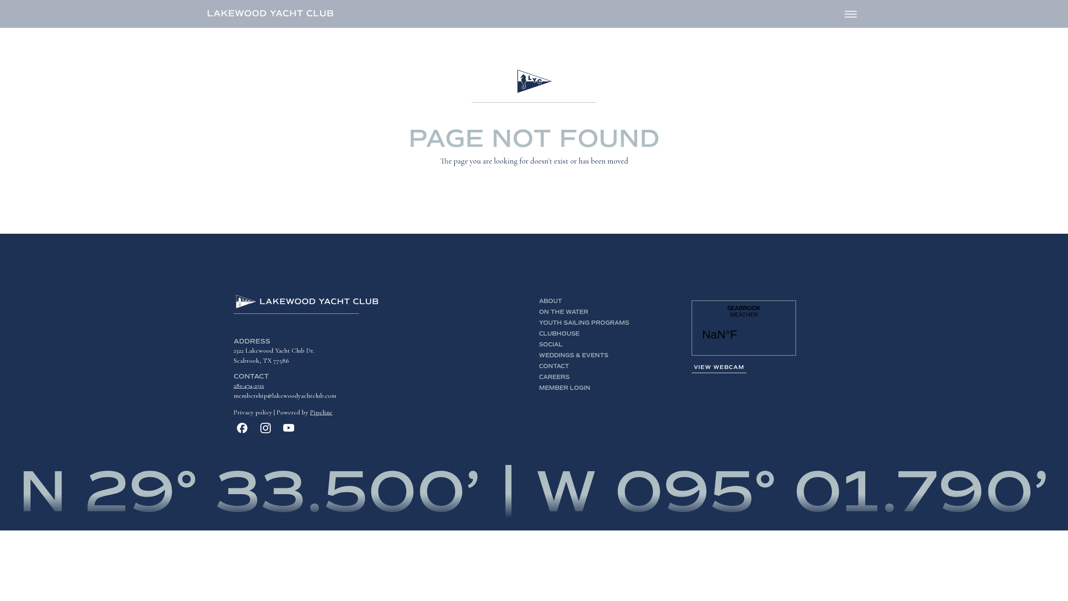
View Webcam (719, 367)
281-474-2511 (249, 385)
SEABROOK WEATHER (744, 328)
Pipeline (321, 412)
